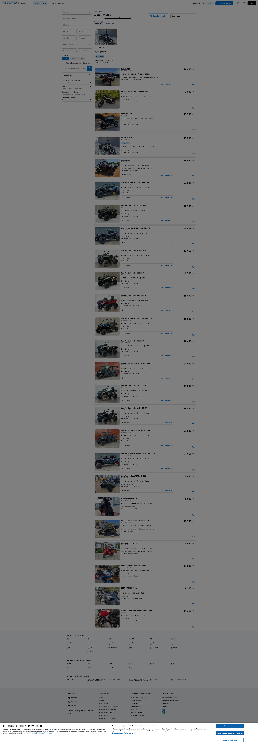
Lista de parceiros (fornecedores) (122, 733)
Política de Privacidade (44, 733)
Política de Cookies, (29, 733)
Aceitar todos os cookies (230, 726)
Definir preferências (230, 740)
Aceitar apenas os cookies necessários (229, 733)
